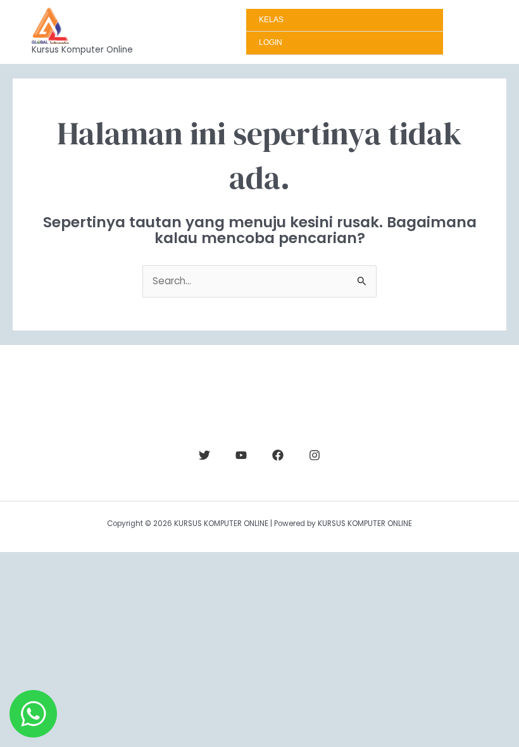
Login (270, 42)
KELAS (271, 19)
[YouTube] (241, 455)
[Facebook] (278, 455)
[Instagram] (314, 455)
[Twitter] (204, 455)
